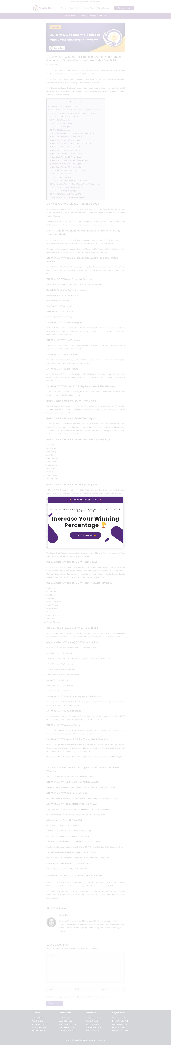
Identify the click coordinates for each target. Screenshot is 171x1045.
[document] (85, 522)
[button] (120, 500)
